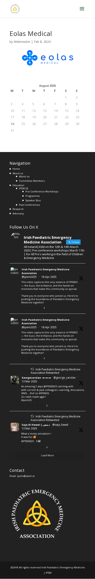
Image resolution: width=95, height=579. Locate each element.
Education (18, 185)
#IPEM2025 (27, 441)
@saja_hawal (60, 425)
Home (16, 168)
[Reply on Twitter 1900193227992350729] (23, 447)
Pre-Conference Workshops (41, 191)
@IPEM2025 (50, 386)
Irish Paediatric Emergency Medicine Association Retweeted (55, 371)
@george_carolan (64, 377)
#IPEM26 (44, 393)
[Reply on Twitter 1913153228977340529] (23, 308)
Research (18, 209)
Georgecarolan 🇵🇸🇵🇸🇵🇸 (36, 377)
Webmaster (22, 42)
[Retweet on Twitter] (32, 369)
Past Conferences (29, 204)
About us (18, 173)
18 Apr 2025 (49, 277)
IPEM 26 (23, 188)
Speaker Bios (33, 200)
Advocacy (18, 213)
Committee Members (32, 180)
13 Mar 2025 (29, 381)
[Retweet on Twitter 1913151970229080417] (30, 358)
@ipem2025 (29, 277)
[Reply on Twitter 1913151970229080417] (23, 358)
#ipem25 (26, 400)
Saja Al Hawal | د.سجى (36, 424)
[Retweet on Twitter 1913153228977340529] (30, 308)
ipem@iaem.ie (26, 476)
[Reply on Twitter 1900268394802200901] (23, 405)
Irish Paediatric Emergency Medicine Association (45, 271)
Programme (32, 196)
